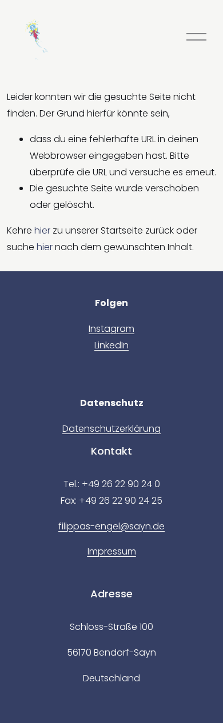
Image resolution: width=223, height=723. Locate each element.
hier (42, 230)
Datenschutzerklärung (111, 428)
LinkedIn (111, 345)
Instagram (111, 328)
